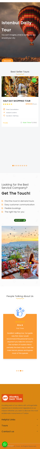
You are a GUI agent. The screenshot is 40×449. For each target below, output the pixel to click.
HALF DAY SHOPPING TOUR (16, 100)
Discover (7, 61)
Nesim (12, 446)
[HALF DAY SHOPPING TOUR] (20, 86)
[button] (13, 165)
